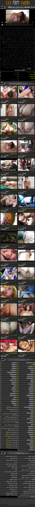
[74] (12, 440)
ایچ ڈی (33, 80)
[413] (11, 425)
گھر (16, 76)
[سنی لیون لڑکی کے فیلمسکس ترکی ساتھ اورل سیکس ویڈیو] (26, 309)
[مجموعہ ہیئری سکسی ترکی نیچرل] (26, 92)
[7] (31, 378)
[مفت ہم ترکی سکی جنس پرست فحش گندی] (9, 201)
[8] (33, 382)
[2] (31, 368)
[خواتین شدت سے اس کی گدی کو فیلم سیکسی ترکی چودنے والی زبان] (9, 309)
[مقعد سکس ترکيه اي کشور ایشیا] (9, 164)
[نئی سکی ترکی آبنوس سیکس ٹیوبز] (26, 183)
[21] (31, 428)
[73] (10, 413)
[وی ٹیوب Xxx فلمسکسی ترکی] (26, 110)
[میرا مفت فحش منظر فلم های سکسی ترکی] (9, 219)
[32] (33, 364)
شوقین (16, 74)
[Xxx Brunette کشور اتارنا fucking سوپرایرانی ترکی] (9, 346)
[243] (12, 445)
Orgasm (33, 78)
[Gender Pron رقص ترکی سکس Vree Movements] (9, 146)
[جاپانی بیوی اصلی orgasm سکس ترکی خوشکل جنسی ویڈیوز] (26, 146)
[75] (13, 438)
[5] (32, 403)
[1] (31, 374)
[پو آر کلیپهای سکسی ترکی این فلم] (26, 237)
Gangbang (32, 76)
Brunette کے (32, 74)
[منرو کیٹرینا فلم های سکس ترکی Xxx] (9, 128)
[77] (12, 409)
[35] (30, 362)
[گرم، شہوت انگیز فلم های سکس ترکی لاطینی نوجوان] (26, 255)
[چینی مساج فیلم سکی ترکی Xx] (26, 128)
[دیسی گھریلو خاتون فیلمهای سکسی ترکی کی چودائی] (9, 237)
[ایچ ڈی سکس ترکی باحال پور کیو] (26, 328)
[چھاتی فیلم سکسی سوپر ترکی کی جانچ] (9, 110)
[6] (33, 370)
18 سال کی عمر (31, 72)
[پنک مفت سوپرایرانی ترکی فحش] (26, 291)
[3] (32, 401)
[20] (15, 391)
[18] (31, 366)
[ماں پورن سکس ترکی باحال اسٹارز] (26, 219)
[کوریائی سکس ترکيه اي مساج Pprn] (9, 92)
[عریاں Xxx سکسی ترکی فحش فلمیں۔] (9, 291)
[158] (12, 407)
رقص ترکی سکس (14, 80)
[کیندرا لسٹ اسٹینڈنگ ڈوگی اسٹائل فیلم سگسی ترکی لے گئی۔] (26, 164)
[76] (10, 428)
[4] (32, 399)
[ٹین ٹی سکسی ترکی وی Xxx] (9, 273)
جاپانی (15, 72)
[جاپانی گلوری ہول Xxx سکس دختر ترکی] (26, 346)
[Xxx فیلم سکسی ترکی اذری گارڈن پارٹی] (9, 328)
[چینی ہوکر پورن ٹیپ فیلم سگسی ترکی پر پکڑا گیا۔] (9, 255)
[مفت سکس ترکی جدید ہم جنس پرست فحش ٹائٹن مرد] (9, 183)
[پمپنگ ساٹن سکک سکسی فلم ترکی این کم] (26, 273)
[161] (11, 416)
